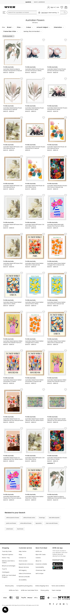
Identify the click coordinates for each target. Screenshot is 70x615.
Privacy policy (45, 590)
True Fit (4, 569)
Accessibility (23, 580)
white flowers (9, 529)
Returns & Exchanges (8, 566)
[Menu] (4, 12)
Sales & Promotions (25, 573)
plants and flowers (11, 523)
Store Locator (23, 561)
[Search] (65, 12)
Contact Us (22, 558)
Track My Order (7, 551)
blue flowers (20, 529)
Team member (56, 590)
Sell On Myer (39, 573)
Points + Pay (6, 558)
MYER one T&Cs (13, 590)
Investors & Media (41, 564)
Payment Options (7, 554)
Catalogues (5, 572)
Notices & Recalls (24, 577)
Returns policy (9, 586)
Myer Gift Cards (41, 554)
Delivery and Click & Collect (8, 562)
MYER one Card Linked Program (9, 576)
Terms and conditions (58, 586)
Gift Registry (23, 570)
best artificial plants (54, 517)
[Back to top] (65, 611)
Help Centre (22, 551)
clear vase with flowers (52, 523)
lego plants (39, 523)
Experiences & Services (26, 564)
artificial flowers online (29, 517)
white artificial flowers (25, 523)
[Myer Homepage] (10, 8)
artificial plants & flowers (12, 517)
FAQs (20, 554)
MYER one (39, 551)
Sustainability (40, 567)
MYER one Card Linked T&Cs (29, 590)
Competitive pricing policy (24, 586)
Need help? (5, 610)
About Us (38, 561)
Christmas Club (40, 570)
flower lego (42, 517)
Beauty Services (24, 567)
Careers (38, 558)
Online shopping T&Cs (42, 586)
